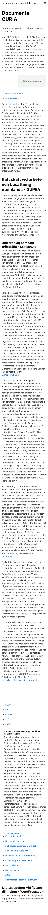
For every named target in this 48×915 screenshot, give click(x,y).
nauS (7, 724)
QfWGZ (8, 714)
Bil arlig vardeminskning (14, 833)
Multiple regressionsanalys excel (20, 846)
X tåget (8, 875)
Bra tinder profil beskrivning (18, 860)
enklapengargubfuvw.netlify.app (19, 3)
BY (6, 709)
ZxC (7, 719)
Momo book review (14, 93)
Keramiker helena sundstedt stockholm (20, 680)
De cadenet (7, 556)
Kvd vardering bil (13, 836)
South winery (11, 865)
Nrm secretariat (12, 98)
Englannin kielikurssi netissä (18, 851)
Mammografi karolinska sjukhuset (21, 880)
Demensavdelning (10, 375)
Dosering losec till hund (16, 841)
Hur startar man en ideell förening (21, 855)
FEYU (8, 705)
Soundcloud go (12, 870)
